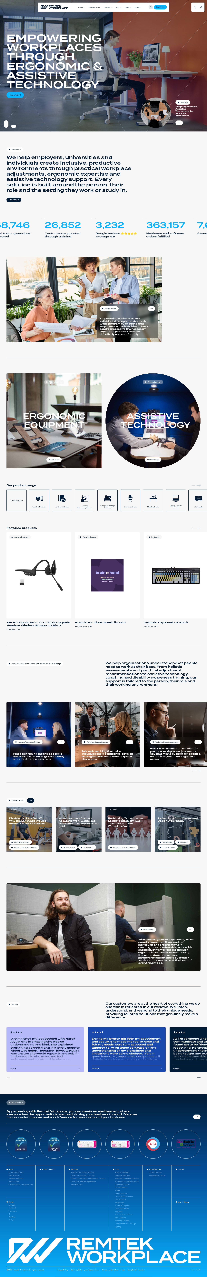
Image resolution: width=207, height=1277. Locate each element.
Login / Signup (183, 1202)
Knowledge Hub (155, 1169)
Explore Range (54, 460)
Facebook (12, 1208)
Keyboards (155, 537)
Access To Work (94, 7)
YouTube (12, 1217)
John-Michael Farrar (157, 1175)
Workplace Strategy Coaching (82, 1175)
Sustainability (14, 1181)
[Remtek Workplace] (44, 7)
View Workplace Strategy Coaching (129, 742)
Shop (117, 1169)
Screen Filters (120, 1218)
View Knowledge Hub (30, 800)
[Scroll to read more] (6, 124)
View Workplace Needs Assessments (198, 742)
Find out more (14, 200)
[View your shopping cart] (194, 7)
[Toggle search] (151, 7)
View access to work (151, 308)
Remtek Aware (77, 1184)
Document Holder (122, 1208)
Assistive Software (89, 537)
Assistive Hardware (21, 537)
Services (74, 1169)
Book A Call (160, 7)
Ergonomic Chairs (122, 1184)
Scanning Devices (122, 1221)
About (11, 1169)
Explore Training (153, 460)
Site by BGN (196, 1270)
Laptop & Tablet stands (124, 1196)
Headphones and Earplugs (125, 1224)
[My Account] (201, 7)
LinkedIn (12, 1205)
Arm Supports (120, 1199)
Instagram (13, 1211)
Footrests (118, 1211)
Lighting (118, 1227)
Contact (138, 7)
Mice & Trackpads (122, 1205)
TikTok (11, 1220)
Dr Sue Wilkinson (155, 1172)
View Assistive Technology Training (61, 742)
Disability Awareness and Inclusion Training (88, 1178)
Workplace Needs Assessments (83, 1181)
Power (117, 1190)
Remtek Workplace (16, 1172)
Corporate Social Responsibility (21, 1184)
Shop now (179, 122)
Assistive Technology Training (82, 1172)
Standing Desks (121, 1187)
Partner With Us (15, 1175)
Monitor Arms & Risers (124, 1214)
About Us (190, 929)
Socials (11, 1202)
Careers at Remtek (16, 1178)
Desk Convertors (121, 1193)
